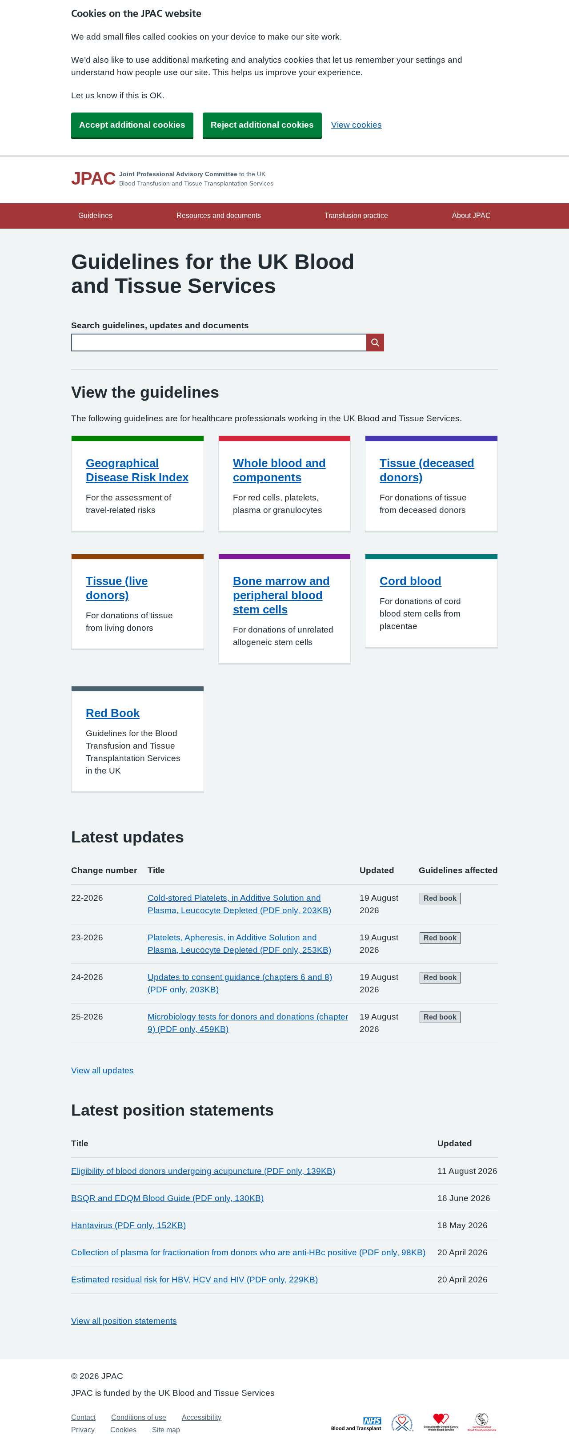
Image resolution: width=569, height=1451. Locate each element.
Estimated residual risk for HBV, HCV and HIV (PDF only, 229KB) (194, 1279)
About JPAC (471, 215)
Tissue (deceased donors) (427, 470)
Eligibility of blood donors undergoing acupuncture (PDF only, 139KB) (203, 1171)
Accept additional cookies (132, 124)
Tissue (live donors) (117, 588)
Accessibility (201, 1417)
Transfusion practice (356, 215)
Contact (83, 1417)
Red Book (113, 713)
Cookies (123, 1430)
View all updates (102, 1070)
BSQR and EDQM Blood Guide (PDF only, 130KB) (167, 1198)
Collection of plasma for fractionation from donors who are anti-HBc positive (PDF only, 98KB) (248, 1252)
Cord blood (410, 581)
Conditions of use (138, 1417)
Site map (166, 1430)
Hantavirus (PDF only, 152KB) (128, 1225)
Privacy (83, 1430)
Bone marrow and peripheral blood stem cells (281, 595)
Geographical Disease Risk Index (137, 470)
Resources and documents (218, 215)
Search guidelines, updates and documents (160, 325)
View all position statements (124, 1321)
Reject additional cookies (262, 124)
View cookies (356, 124)
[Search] (375, 342)
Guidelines (95, 215)
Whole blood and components (279, 470)
